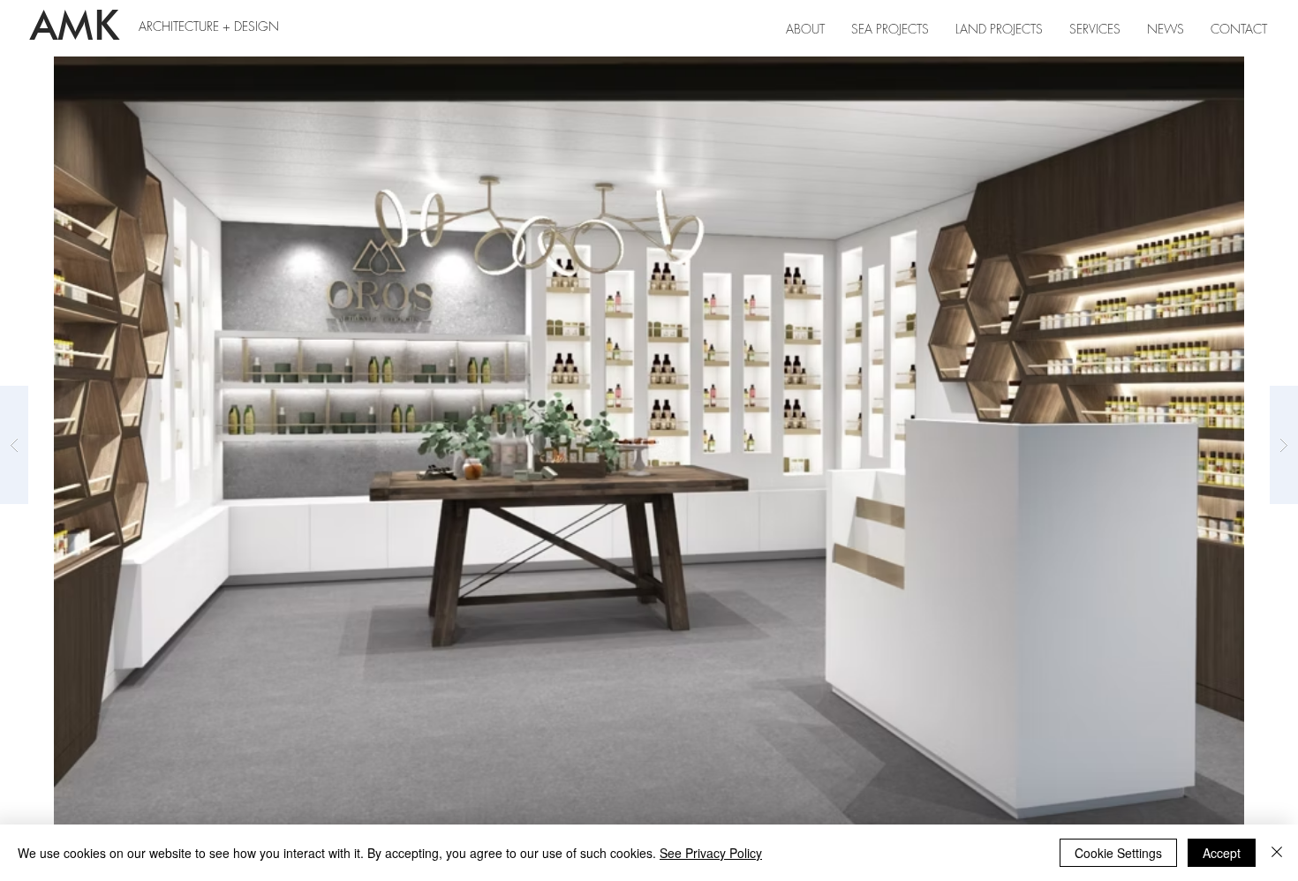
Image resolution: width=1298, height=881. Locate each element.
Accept (1222, 853)
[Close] (1276, 853)
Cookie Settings (1118, 853)
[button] (1095, 29)
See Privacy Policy (711, 853)
